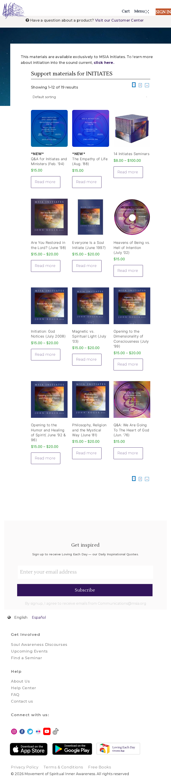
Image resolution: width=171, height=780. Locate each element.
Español (39, 617)
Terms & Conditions (63, 767)
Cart (126, 11)
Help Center (23, 688)
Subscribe (85, 590)
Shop (20, 47)
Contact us (22, 701)
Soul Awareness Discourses (39, 644)
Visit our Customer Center (119, 20)
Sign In (163, 12)
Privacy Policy (24, 767)
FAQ (15, 694)
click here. (104, 63)
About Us (20, 681)
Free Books (99, 767)
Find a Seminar (26, 658)
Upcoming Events (29, 651)
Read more (45, 182)
